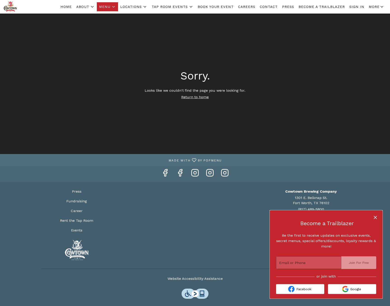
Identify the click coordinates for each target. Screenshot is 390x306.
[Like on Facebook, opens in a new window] (165, 174)
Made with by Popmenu (112, 160)
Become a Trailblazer (322, 7)
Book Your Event (216, 7)
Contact (269, 7)
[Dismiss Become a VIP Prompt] (375, 217)
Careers (246, 7)
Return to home (195, 97)
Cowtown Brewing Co (76, 250)
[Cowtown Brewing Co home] (24, 6)
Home (66, 7)
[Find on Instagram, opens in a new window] (195, 174)
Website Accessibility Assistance (195, 278)
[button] (85, 6)
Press (288, 7)
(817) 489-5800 (311, 209)
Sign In (356, 7)
